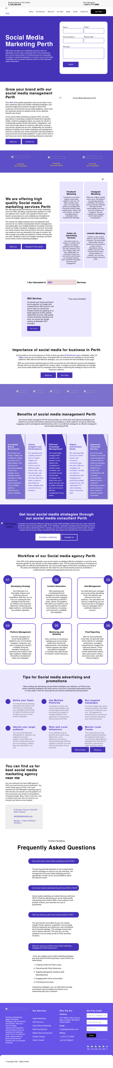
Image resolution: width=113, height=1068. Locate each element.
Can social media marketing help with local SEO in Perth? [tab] (54, 888)
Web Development (40, 1029)
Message (67, 46)
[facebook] (88, 1049)
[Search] (100, 3)
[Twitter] (104, 1049)
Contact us (69, 537)
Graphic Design (39, 1037)
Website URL (89, 37)
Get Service (34, 328)
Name (65, 27)
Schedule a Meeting (48, 537)
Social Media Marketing (42, 1026)
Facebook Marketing (71, 192)
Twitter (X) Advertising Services (71, 235)
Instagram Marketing (96, 192)
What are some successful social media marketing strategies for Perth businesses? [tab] (51, 947)
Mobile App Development (42, 1033)
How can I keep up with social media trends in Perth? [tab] (53, 915)
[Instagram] (92, 1049)
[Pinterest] (96, 1049)
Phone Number (69, 37)
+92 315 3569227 (66, 1040)
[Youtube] (100, 1049)
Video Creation (38, 1040)
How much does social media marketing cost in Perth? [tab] (53, 861)
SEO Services (38, 1022)
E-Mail (86, 27)
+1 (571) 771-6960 (67, 1037)
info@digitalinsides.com (23, 816)
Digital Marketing (39, 1018)
